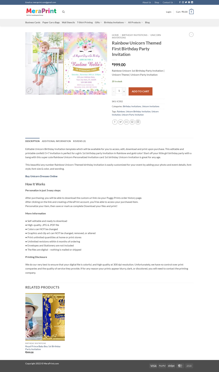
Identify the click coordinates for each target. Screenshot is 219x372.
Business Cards (32, 22)
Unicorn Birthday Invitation (138, 111)
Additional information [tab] (56, 141)
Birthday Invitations (114, 22)
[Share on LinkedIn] (138, 122)
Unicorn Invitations (150, 106)
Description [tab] (32, 141)
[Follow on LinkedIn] (192, 2)
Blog (147, 22)
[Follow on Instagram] (183, 2)
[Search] (63, 12)
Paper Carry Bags (51, 22)
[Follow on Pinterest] (189, 2)
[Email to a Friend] (126, 122)
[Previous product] (191, 34)
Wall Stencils (68, 22)
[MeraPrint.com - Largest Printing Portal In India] (41, 11)
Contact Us (168, 2)
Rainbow (121, 111)
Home (115, 35)
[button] (168, 12)
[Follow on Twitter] (186, 2)
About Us (147, 2)
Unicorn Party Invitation (133, 114)
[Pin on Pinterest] (132, 122)
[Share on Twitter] (120, 122)
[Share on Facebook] (115, 122)
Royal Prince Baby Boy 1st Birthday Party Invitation (42, 348)
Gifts (97, 22)
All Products (134, 22)
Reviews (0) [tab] (79, 141)
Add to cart (140, 91)
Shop (157, 2)
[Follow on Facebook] (180, 2)
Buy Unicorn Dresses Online (41, 176)
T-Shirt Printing (85, 22)
